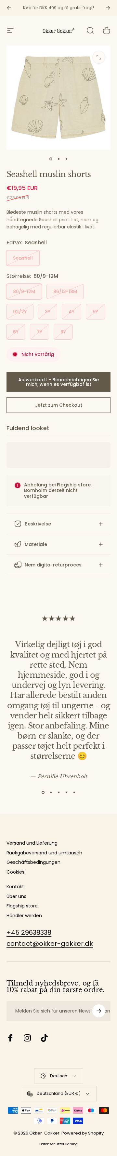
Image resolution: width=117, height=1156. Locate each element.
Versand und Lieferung (32, 843)
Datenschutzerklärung (58, 1144)
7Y (39, 332)
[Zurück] (9, 8)
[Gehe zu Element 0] (51, 159)
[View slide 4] (66, 792)
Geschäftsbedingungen (33, 862)
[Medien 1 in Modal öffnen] (98, 57)
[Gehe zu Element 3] (66, 159)
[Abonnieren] (98, 1010)
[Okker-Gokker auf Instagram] (27, 1038)
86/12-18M (65, 291)
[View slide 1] (43, 792)
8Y (63, 332)
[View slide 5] (74, 792)
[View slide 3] (58, 792)
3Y (47, 311)
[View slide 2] (51, 792)
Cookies (15, 872)
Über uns (16, 897)
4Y (71, 311)
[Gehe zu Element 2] (58, 159)
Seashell (23, 258)
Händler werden (24, 916)
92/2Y (20, 311)
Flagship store (22, 906)
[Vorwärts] (108, 8)
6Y (16, 332)
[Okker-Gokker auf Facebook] (10, 1038)
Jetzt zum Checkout (58, 405)
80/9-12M (24, 291)
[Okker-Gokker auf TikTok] (44, 1038)
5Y (95, 311)
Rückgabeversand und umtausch (44, 853)
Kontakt (15, 887)
